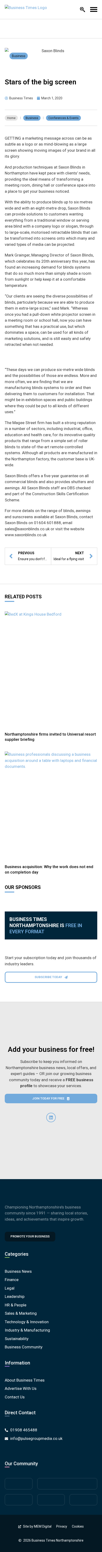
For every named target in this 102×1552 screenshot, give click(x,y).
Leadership (14, 1296)
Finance (12, 1279)
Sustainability (16, 1338)
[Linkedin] (51, 1117)
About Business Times (25, 1380)
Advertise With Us (21, 1388)
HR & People (15, 1305)
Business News (18, 1271)
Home (11, 118)
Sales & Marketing (21, 1313)
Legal (9, 1288)
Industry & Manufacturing (27, 1330)
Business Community (23, 1347)
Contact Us (15, 1397)
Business (18, 56)
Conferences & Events (63, 118)
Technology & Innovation (27, 1321)
